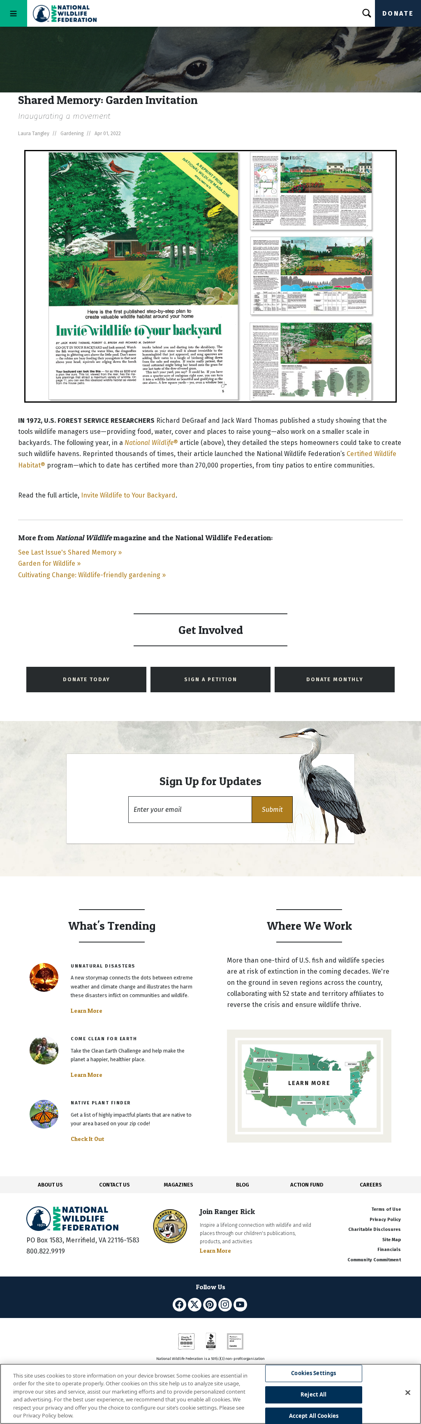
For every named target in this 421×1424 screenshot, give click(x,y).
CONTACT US (114, 1185)
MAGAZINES (178, 1185)
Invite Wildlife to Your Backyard (128, 495)
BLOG (242, 1185)
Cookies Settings (313, 1373)
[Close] (408, 1393)
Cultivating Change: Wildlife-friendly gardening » (92, 575)
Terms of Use (386, 1209)
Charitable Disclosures (374, 1229)
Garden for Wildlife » (49, 563)
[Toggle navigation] (13, 13)
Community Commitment (374, 1260)
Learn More (86, 1010)
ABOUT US (50, 1185)
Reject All (313, 1394)
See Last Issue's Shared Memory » (70, 552)
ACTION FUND (306, 1185)
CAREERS (371, 1185)
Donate (398, 13)
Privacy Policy (385, 1219)
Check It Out (87, 1139)
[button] (272, 809)
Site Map (391, 1239)
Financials (389, 1249)
